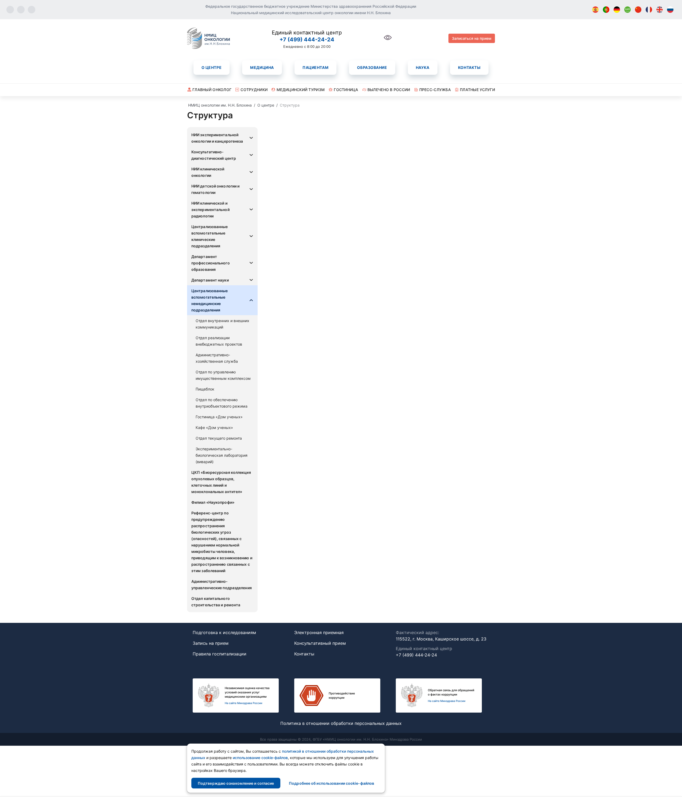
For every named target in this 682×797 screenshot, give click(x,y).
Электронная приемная (319, 632)
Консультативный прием (320, 643)
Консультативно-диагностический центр (213, 155)
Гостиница (346, 89)
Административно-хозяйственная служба (217, 358)
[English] (659, 9)
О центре (211, 67)
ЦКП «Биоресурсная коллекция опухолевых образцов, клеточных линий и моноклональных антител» (221, 482)
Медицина (262, 67)
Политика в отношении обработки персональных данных (341, 723)
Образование (372, 67)
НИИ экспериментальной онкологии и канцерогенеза (217, 137)
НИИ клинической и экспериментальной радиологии (210, 209)
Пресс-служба (435, 89)
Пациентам (315, 67)
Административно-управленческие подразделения (221, 584)
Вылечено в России (388, 89)
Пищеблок (205, 389)
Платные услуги (477, 89)
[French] (649, 9)
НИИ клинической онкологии (207, 172)
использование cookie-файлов (260, 757)
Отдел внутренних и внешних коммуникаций (222, 323)
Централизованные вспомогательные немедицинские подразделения (209, 300)
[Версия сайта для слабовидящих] (388, 40)
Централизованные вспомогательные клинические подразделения (209, 236)
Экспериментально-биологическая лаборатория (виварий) (221, 455)
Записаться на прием (471, 38)
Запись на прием (210, 643)
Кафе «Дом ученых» (214, 427)
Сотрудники (254, 89)
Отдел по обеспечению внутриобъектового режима (221, 402)
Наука (422, 67)
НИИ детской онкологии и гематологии (215, 189)
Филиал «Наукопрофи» (212, 502)
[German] (616, 9)
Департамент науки (210, 280)
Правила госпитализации (219, 654)
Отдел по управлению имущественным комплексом (223, 375)
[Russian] (670, 9)
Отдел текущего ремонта (219, 438)
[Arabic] (627, 9)
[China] (638, 9)
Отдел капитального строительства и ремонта (215, 601)
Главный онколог (211, 89)
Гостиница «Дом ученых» (219, 417)
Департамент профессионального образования (210, 263)
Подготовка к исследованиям (224, 632)
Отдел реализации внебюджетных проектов (219, 340)
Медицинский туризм (301, 89)
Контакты (469, 67)
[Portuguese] (606, 9)
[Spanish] (595, 9)
